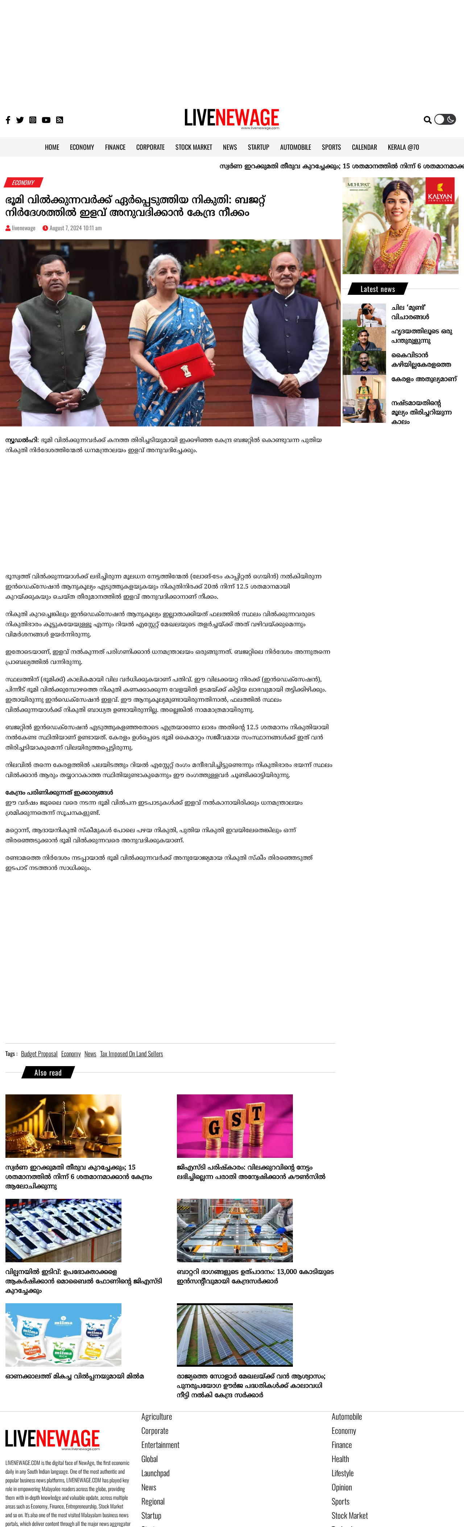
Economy (341, 1428)
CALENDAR (364, 147)
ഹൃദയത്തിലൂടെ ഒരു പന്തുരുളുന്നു (422, 336)
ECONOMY (82, 147)
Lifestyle (341, 1465)
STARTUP (258, 147)
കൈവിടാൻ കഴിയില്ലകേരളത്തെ (421, 360)
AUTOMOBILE (295, 147)
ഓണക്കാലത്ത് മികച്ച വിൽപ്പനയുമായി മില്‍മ (74, 1377)
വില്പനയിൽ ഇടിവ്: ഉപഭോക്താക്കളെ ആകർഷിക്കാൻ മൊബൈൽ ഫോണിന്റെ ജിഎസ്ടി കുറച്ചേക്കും (83, 1281)
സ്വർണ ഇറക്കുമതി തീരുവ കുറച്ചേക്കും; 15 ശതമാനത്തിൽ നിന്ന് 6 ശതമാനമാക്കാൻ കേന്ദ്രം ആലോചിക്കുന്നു (78, 1177)
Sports (339, 1490)
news (90, 1053)
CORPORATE (150, 147)
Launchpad (153, 1465)
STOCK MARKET (193, 147)
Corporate (152, 1428)
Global (148, 1453)
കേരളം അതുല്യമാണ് (424, 379)
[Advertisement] (232, 51)
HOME (52, 147)
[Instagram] (32, 119)
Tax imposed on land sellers (131, 1053)
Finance (340, 1440)
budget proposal (39, 1053)
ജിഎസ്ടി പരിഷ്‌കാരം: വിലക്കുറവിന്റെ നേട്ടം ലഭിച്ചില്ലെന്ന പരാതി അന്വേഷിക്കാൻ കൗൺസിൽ (251, 1172)
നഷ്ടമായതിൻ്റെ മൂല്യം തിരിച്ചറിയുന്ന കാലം (422, 412)
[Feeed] (59, 119)
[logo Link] (232, 125)
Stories (149, 1514)
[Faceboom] (8, 119)
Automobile (344, 1416)
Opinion (340, 1477)
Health (339, 1453)
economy (71, 1053)
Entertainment (156, 1440)
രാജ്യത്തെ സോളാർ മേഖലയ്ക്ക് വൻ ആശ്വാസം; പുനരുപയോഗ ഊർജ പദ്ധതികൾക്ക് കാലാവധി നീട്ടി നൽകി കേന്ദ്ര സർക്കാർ (251, 1386)
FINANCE (115, 147)
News (147, 1477)
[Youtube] (46, 119)
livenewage (24, 227)
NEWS (230, 147)
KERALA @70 (403, 147)
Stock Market (346, 1502)
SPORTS (331, 147)
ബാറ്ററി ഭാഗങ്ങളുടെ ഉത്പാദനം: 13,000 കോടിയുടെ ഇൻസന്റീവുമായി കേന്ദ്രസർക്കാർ (255, 1277)
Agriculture (153, 1416)
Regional (151, 1490)
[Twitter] (20, 119)
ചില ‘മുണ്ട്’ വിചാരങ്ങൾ (410, 313)
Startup (149, 1502)
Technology (344, 1514)
